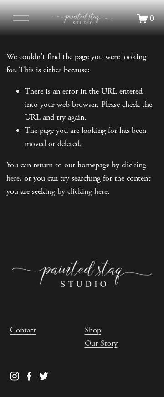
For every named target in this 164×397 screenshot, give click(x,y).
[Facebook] (29, 376)
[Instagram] (14, 376)
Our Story (101, 343)
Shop (93, 330)
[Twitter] (43, 376)
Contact (23, 330)
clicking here (87, 191)
